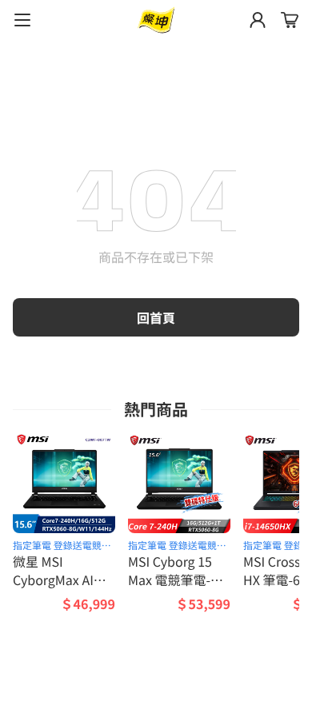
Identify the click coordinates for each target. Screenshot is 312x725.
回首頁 (156, 317)
